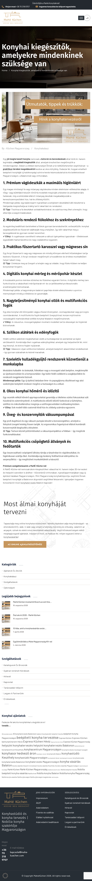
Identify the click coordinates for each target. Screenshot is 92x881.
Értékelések (9, 699)
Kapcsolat (8, 682)
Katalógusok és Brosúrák (15, 665)
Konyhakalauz (41, 148)
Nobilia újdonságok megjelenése (40, 777)
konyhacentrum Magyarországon (42, 749)
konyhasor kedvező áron (19, 753)
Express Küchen (65, 738)
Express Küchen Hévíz (36, 741)
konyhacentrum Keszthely (13, 750)
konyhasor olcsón (41, 754)
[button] (5, 875)
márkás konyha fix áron (54, 770)
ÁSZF (38, 803)
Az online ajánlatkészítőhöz (25, 544)
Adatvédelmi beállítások (47, 822)
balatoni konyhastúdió (44, 734)
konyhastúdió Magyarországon (31, 757)
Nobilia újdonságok (23, 777)
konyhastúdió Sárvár (53, 758)
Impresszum (42, 798)
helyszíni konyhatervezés (17, 745)
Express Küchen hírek (57, 742)
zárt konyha (55, 777)
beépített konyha (57, 734)
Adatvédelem (42, 807)
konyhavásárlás (11, 537)
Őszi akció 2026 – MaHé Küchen (26, 615)
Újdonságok (9, 587)
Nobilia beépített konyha (69, 770)
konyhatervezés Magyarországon (43, 761)
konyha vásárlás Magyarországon (67, 766)
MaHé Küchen (14, 769)
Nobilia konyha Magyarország (74, 773)
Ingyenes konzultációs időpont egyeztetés (57, 6)
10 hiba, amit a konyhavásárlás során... (29, 628)
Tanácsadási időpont (13, 687)
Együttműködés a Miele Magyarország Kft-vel (32, 641)
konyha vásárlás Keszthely (46, 766)
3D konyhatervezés (7, 734)
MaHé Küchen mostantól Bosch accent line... (32, 602)
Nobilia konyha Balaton (48, 773)
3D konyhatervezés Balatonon (24, 734)
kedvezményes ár (79, 746)
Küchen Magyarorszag (17, 148)
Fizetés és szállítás (45, 812)
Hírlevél (7, 676)
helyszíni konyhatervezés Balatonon (53, 745)
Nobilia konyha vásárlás (9, 777)
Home (4, 70)
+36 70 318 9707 (5, 855)
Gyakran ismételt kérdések (16, 670)
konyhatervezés (28, 483)
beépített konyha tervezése (38, 737)
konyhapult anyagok (80, 750)
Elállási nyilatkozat (44, 817)
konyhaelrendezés (68, 750)
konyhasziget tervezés (66, 758)
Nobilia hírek (32, 773)
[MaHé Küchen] (12, 17)
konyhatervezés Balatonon (13, 762)
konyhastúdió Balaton (54, 754)
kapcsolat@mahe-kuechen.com (18, 854)
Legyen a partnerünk (14, 693)
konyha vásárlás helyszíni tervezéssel (24, 766)
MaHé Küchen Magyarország (33, 769)
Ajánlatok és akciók (13, 570)
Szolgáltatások (10, 582)
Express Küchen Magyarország (76, 741)
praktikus (7, 169)
